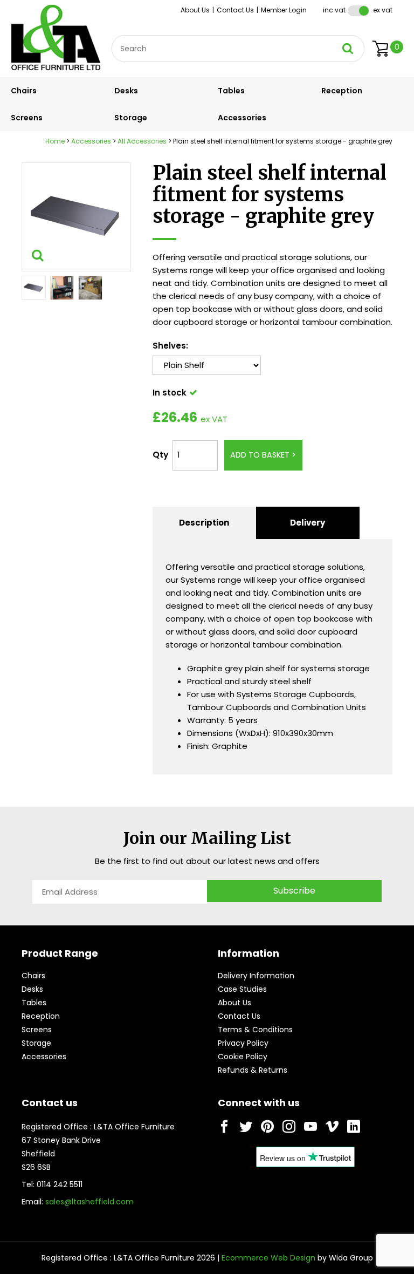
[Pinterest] (267, 1126)
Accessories (242, 117)
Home (55, 141)
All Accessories (142, 141)
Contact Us (235, 10)
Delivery (307, 522)
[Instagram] (288, 1126)
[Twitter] (245, 1126)
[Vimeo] (332, 1126)
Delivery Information (256, 975)
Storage (130, 117)
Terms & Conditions (255, 1029)
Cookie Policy (242, 1056)
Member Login (284, 10)
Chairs (24, 90)
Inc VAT (334, 10)
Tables (231, 90)
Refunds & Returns (252, 1070)
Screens (27, 117)
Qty (161, 454)
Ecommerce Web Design (268, 1257)
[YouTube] (310, 1126)
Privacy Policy (243, 1043)
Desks (126, 90)
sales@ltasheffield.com (89, 1201)
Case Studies (242, 989)
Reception (341, 90)
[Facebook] (224, 1126)
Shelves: (170, 345)
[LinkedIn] (353, 1126)
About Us (195, 10)
